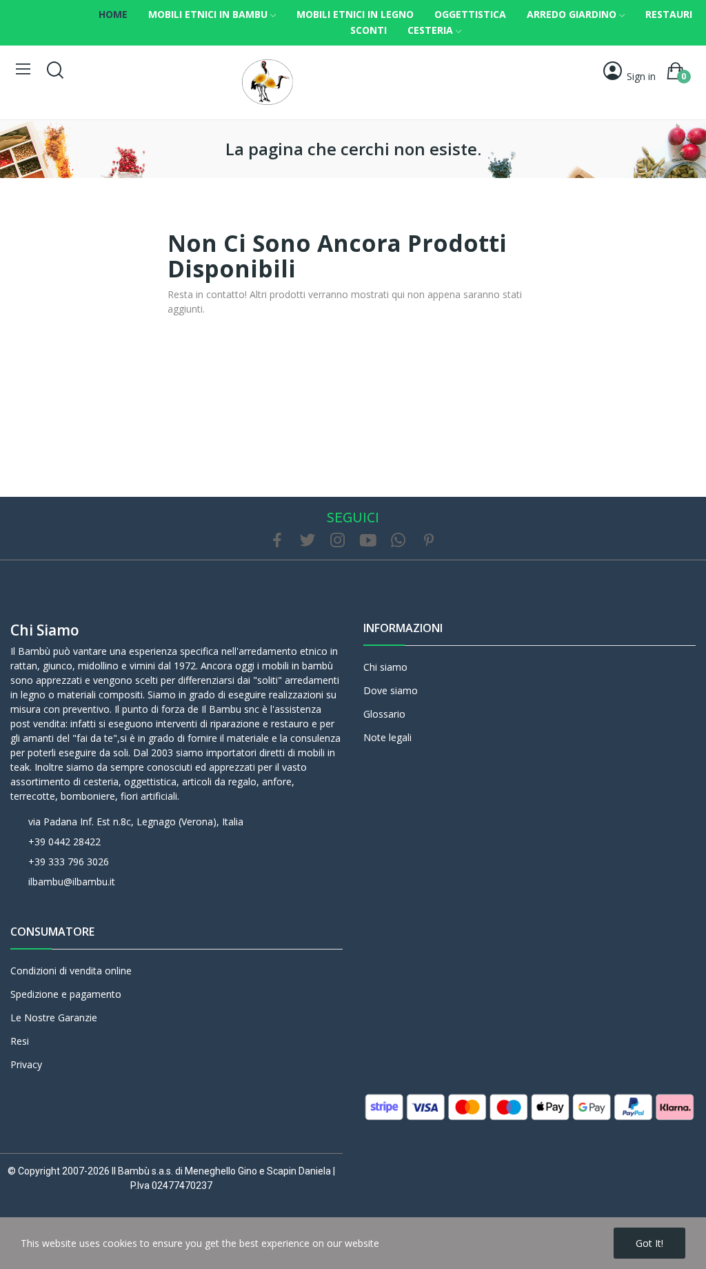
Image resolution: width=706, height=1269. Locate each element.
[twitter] (307, 540)
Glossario (384, 713)
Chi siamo (44, 630)
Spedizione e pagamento (65, 994)
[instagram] (338, 540)
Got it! (649, 1243)
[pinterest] (429, 540)
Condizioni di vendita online (71, 970)
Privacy (26, 1064)
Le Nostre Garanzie (53, 1017)
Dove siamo (390, 690)
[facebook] (277, 540)
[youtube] (368, 540)
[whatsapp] (398, 540)
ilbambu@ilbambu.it (71, 881)
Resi (19, 1040)
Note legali (387, 737)
